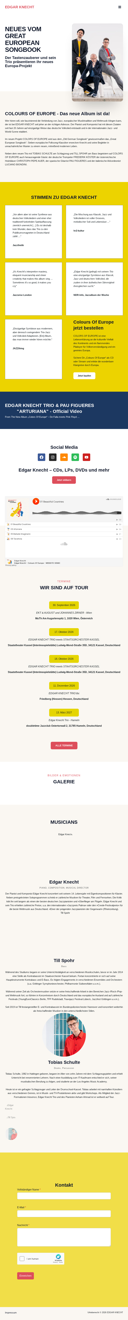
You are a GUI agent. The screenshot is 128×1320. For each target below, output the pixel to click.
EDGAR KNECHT (19, 7)
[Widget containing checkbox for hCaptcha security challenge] (40, 1259)
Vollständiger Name (29, 1189)
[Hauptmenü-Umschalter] (119, 7)
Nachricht (23, 1225)
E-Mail (21, 1207)
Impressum (11, 1312)
